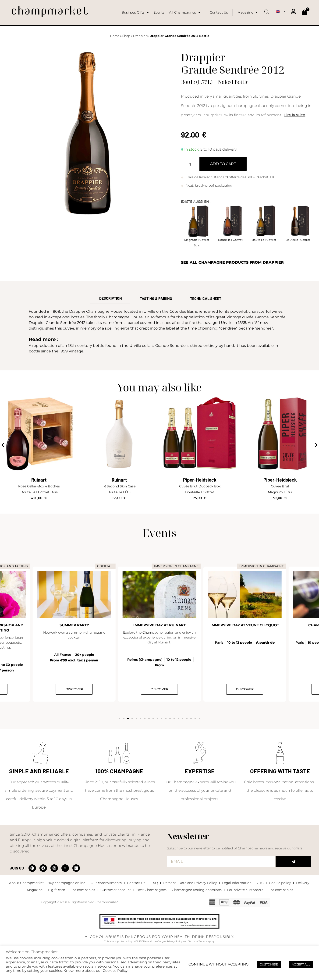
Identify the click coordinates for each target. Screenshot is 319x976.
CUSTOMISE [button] (269, 964)
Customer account (115, 890)
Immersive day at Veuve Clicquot (244, 625)
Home (115, 36)
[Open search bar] (266, 10)
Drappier (140, 36)
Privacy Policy (174, 941)
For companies (83, 890)
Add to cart (223, 164)
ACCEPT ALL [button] (301, 964)
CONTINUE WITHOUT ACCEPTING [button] (218, 964)
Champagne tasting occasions (197, 890)
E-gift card (56, 890)
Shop (126, 36)
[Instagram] (54, 868)
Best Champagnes (151, 890)
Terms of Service (197, 941)
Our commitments (106, 883)
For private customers (245, 890)
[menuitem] (280, 11)
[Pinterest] (32, 868)
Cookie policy (280, 883)
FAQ (154, 883)
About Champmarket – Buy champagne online (47, 883)
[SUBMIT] (293, 861)
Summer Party (74, 625)
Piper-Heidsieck (199, 480)
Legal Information (237, 883)
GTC (260, 883)
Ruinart (39, 480)
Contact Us (136, 883)
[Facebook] (43, 868)
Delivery (302, 883)
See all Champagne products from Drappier (232, 262)
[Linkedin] (76, 868)
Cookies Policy (115, 971)
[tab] (110, 298)
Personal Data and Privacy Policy (190, 883)
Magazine (35, 890)
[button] (3, 445)
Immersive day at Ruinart (159, 625)
